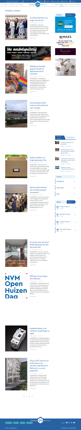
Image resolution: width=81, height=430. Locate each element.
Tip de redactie (56, 1)
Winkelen (57, 4)
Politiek (12, 4)
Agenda (40, 1)
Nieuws (6, 4)
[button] (58, 29)
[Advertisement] (28, 143)
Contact (16, 422)
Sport (16, 4)
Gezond (66, 4)
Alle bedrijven (69, 15)
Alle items (70, 202)
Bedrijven (78, 4)
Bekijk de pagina (68, 26)
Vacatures (47, 1)
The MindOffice (72, 428)
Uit (52, 4)
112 (9, 4)
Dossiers (73, 1)
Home (2, 4)
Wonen (61, 4)
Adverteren (65, 1)
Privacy (23, 422)
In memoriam (72, 4)
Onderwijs (21, 4)
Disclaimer (30, 422)
